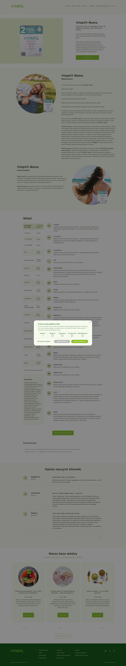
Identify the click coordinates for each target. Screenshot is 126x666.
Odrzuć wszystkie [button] (62, 341)
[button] (44, 341)
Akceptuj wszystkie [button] (79, 341)
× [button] (89, 322)
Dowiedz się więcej (66, 330)
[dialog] (63, 333)
